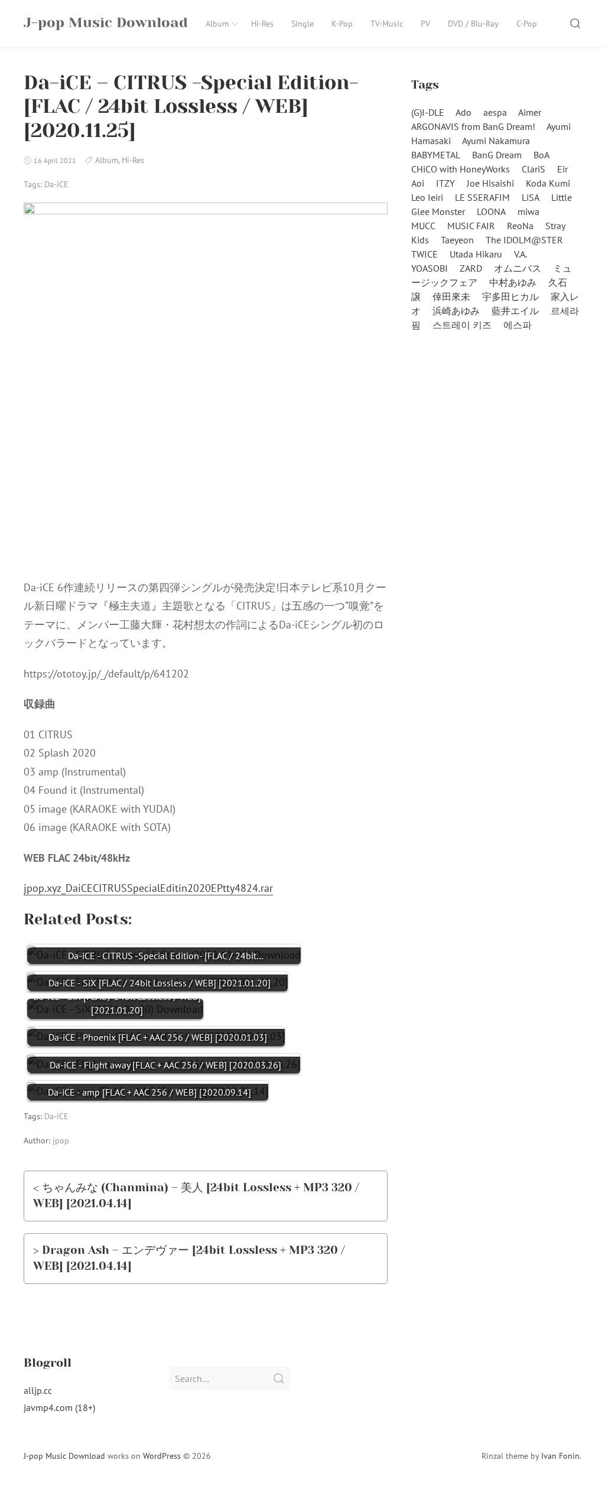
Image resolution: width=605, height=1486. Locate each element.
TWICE (424, 254)
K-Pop (342, 23)
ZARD (471, 268)
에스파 (517, 325)
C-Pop (526, 23)
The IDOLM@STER (524, 240)
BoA (541, 155)
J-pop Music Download (64, 1456)
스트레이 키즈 (462, 325)
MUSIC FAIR (471, 226)
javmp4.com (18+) (59, 1407)
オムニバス (517, 268)
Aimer (529, 112)
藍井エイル (515, 311)
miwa (528, 211)
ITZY (445, 183)
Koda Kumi (548, 183)
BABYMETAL (435, 155)
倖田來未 (451, 296)
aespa (495, 112)
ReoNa (520, 226)
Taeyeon (457, 240)
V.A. (520, 254)
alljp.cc (38, 1390)
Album (217, 23)
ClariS (533, 169)
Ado (463, 112)
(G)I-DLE (427, 112)
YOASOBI (429, 268)
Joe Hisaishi (490, 183)
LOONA (491, 211)
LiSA (530, 197)
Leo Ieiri (427, 197)
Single (302, 23)
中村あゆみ (512, 282)
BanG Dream (497, 155)
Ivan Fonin (560, 1456)
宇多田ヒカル (510, 296)
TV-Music (386, 23)
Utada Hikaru (476, 254)
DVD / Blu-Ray (473, 23)
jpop (61, 1140)
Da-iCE (56, 184)
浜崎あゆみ (456, 311)
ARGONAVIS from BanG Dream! (473, 126)
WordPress (162, 1456)
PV (425, 23)
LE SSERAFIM (482, 197)
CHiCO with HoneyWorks (460, 169)
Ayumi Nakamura (496, 140)
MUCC (423, 226)
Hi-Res (262, 23)
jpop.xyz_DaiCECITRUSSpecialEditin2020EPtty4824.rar (148, 888)
